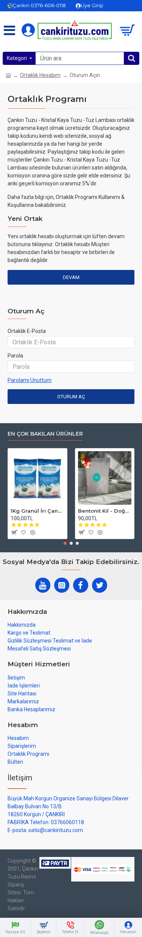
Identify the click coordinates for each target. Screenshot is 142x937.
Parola (15, 356)
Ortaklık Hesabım (40, 75)
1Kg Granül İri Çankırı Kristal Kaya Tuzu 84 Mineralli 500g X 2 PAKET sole (37, 511)
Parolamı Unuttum (29, 380)
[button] (65, 543)
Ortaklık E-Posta (27, 331)
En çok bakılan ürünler (45, 434)
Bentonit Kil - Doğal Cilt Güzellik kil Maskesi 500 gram (105, 511)
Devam (71, 277)
